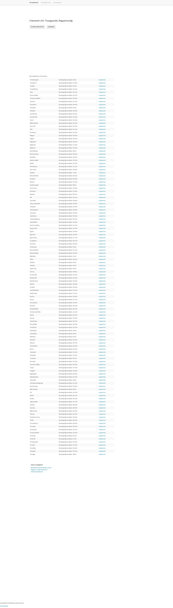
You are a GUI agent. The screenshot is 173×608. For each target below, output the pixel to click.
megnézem (102, 80)
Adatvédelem (4, 606)
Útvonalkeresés (46, 2)
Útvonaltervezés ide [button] (37, 26)
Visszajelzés (57, 2)
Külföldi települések (37, 472)
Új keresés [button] (51, 26)
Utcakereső (33, 2)
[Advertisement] (65, 11)
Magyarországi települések (39, 470)
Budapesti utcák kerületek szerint (41, 468)
